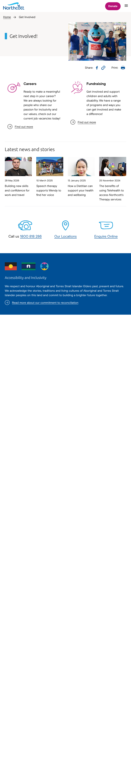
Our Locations (65, 236)
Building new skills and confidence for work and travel (17, 190)
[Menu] (126, 7)
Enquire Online (106, 236)
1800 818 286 (31, 236)
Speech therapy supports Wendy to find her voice (48, 190)
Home (7, 17)
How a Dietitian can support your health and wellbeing (80, 190)
